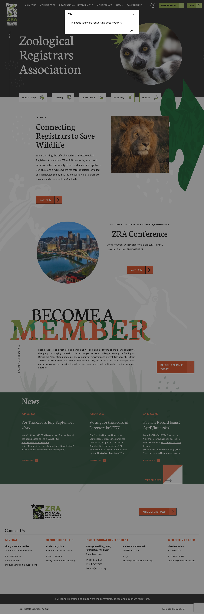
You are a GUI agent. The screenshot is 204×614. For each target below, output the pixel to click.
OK (131, 30)
